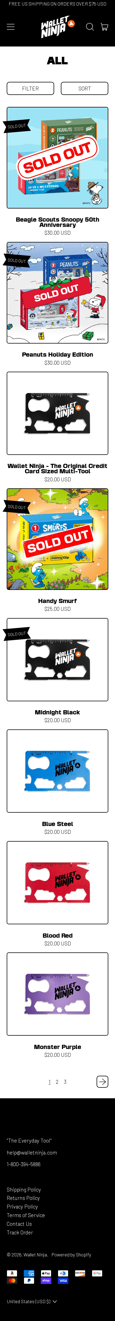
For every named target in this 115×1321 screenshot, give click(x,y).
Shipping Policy (24, 1189)
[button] (30, 88)
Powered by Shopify (71, 1254)
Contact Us (19, 1223)
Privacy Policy (22, 1206)
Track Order (20, 1232)
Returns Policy (23, 1198)
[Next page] (103, 1082)
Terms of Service (26, 1215)
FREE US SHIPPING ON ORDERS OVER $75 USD (57, 3)
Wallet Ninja (35, 1254)
